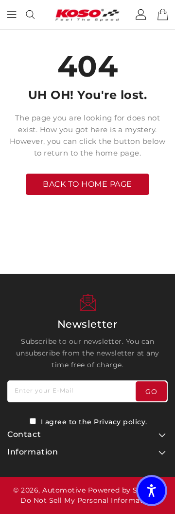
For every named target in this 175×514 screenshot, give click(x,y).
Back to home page (87, 184)
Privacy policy (119, 421)
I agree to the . (94, 421)
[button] (151, 490)
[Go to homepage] (87, 15)
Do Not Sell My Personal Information (87, 500)
